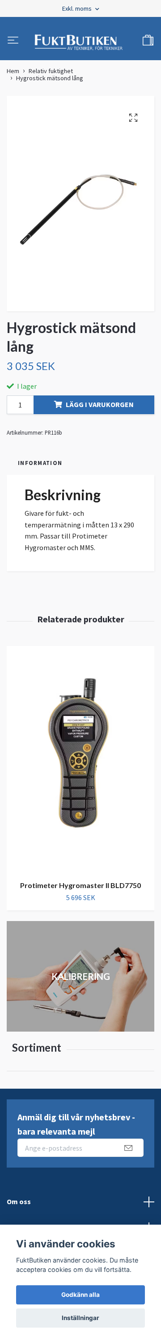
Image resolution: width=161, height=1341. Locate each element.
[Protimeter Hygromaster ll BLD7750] (80, 765)
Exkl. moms (77, 8)
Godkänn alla (80, 1294)
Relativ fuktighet (51, 76)
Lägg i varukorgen (100, 409)
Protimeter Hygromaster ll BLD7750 (80, 890)
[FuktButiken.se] (79, 44)
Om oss (19, 1206)
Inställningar (80, 1317)
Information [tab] (40, 467)
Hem (13, 76)
